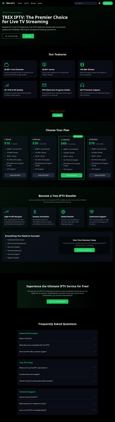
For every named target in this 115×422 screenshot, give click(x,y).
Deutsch (93, 13)
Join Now (28, 36)
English (93, 7)
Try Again (57, 115)
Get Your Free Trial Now (57, 302)
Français (93, 10)
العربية (95, 17)
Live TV (26, 3)
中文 (92, 20)
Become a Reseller (86, 250)
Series (40, 3)
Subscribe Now (15, 175)
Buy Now (108, 3)
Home (20, 3)
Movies (33, 3)
